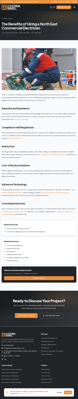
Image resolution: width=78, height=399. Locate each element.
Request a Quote (64, 7)
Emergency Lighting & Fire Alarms (18, 257)
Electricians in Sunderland (10, 379)
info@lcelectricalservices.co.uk (14, 348)
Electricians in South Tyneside (12, 369)
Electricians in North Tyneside (11, 382)
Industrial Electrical (13, 248)
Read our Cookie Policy (26, 393)
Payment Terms (46, 382)
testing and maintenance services (54, 154)
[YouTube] (75, 2)
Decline (59, 392)
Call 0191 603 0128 (52, 315)
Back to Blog (8, 18)
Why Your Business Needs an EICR (18, 229)
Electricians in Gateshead (10, 376)
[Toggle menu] (74, 7)
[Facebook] (73, 2)
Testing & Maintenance (14, 254)
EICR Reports (11, 251)
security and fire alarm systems (55, 193)
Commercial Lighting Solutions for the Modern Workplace (26, 232)
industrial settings (21, 119)
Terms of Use (45, 376)
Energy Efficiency (12, 260)
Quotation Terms (46, 379)
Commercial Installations (15, 245)
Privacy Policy (45, 369)
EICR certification (14, 138)
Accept (68, 392)
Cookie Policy (45, 373)
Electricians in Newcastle (10, 373)
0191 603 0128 (8, 2)
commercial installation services (14, 212)
